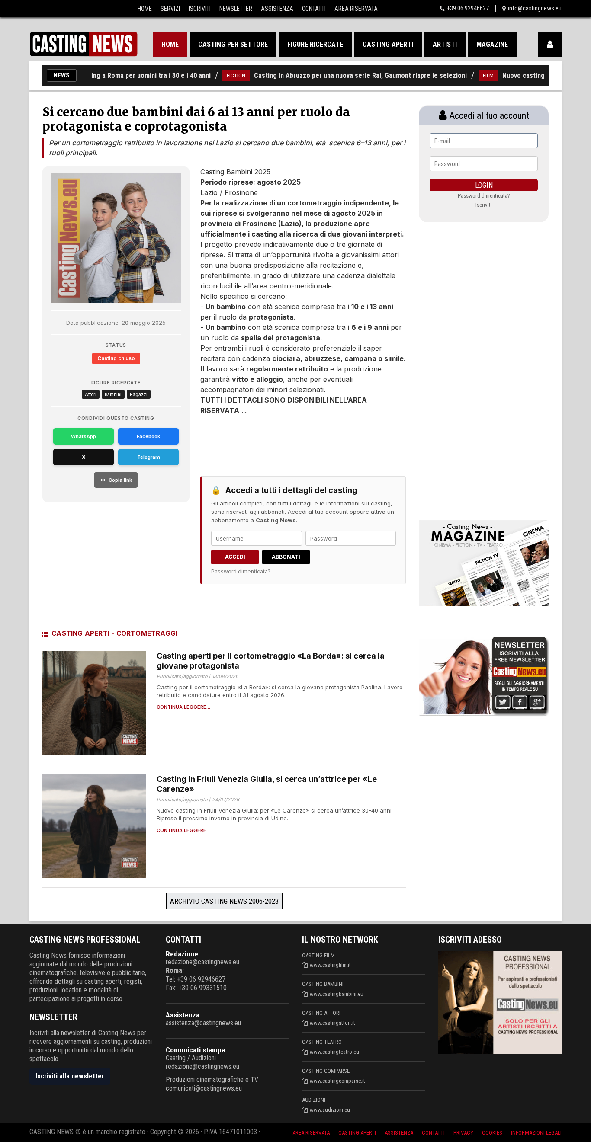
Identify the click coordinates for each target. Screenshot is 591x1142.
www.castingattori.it (332, 1023)
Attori (90, 394)
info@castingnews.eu (535, 8)
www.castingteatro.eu (334, 1052)
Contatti (314, 8)
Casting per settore (233, 44)
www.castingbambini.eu (336, 994)
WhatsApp (83, 436)
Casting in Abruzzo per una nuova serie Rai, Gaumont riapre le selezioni (339, 75)
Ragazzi (139, 394)
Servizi (170, 8)
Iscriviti (200, 8)
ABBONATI (286, 556)
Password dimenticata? (240, 571)
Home (145, 8)
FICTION (215, 75)
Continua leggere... (183, 707)
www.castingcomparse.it (337, 1081)
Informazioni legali (536, 1132)
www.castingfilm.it (330, 965)
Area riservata (311, 1132)
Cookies (492, 1132)
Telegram (148, 457)
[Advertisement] (286, 441)
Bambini (113, 394)
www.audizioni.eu (330, 1110)
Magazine (492, 44)
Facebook (148, 436)
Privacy (463, 1132)
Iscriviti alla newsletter (69, 1076)
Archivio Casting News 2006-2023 (224, 901)
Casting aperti (388, 44)
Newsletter (235, 8)
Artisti (445, 44)
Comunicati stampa (195, 1050)
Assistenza (277, 8)
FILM (467, 75)
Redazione (182, 954)
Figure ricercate (315, 44)
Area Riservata (356, 8)
